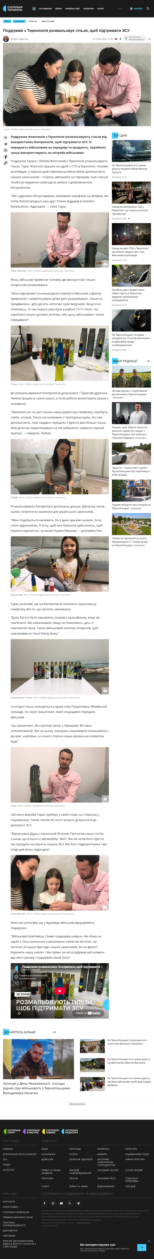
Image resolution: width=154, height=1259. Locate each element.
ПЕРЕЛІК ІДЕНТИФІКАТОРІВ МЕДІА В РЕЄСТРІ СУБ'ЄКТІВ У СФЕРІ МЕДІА (19, 1244)
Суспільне (95, 1219)
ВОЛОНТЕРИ (19, 21)
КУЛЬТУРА (9, 1169)
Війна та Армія (48, 21)
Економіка (48, 1154)
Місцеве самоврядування (80, 1171)
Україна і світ (72, 8)
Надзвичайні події (137, 1154)
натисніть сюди (83, 1222)
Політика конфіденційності (14, 1224)
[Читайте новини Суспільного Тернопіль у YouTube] (61, 1203)
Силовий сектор (107, 1170)
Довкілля (47, 1159)
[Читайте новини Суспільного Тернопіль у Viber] (70, 1203)
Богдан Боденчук (19, 38)
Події (45, 1148)
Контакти (9, 1201)
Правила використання (18, 1217)
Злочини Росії (106, 1178)
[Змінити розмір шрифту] (149, 38)
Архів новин (10, 1206)
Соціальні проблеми (131, 1180)
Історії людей (134, 1170)
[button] (5, 137)
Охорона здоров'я (80, 1159)
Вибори (102, 1154)
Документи (10, 1230)
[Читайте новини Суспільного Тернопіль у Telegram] (78, 1203)
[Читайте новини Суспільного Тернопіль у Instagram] (53, 1203)
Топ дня (130, 1186)
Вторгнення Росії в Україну (20, 1154)
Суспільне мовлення (16, 1212)
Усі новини (45, 8)
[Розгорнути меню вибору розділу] (34, 8)
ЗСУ (5, 1159)
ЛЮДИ (6, 1164)
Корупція (75, 1148)
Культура (88, 8)
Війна (58, 8)
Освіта (73, 1154)
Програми (9, 1235)
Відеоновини (105, 1186)
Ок (141, 1247)
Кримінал (103, 1148)
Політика (47, 1178)
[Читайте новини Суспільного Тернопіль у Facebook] (45, 1203)
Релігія (73, 1178)
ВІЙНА (7, 21)
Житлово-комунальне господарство (106, 1162)
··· (120, 8)
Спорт (100, 8)
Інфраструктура (135, 1159)
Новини (8, 1148)
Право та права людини (51, 1171)
